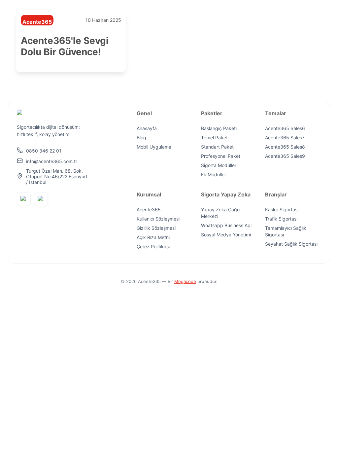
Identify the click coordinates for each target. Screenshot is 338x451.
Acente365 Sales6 (285, 128)
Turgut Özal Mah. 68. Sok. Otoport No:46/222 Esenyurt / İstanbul (56, 176)
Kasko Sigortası (281, 209)
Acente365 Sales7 (285, 137)
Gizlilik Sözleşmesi (156, 228)
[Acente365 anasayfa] (52, 114)
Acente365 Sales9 (285, 156)
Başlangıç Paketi (219, 128)
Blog (141, 137)
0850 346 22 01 (43, 150)
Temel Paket (214, 137)
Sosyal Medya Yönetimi (226, 234)
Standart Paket (217, 147)
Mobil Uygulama (154, 147)
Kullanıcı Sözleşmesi (158, 219)
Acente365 (149, 209)
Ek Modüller (213, 174)
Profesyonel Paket (220, 156)
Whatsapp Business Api (226, 225)
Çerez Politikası (153, 246)
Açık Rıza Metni (153, 237)
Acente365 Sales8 (285, 147)
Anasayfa (147, 128)
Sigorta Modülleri (219, 165)
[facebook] (24, 199)
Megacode (185, 281)
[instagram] (41, 199)
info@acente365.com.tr (51, 161)
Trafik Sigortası (281, 219)
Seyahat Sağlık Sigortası (291, 244)
